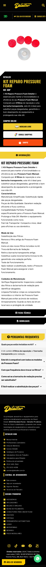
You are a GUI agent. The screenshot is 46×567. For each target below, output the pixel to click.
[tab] (23, 155)
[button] (10, 5)
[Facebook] (30, 546)
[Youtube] (23, 546)
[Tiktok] (16, 546)
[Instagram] (9, 546)
